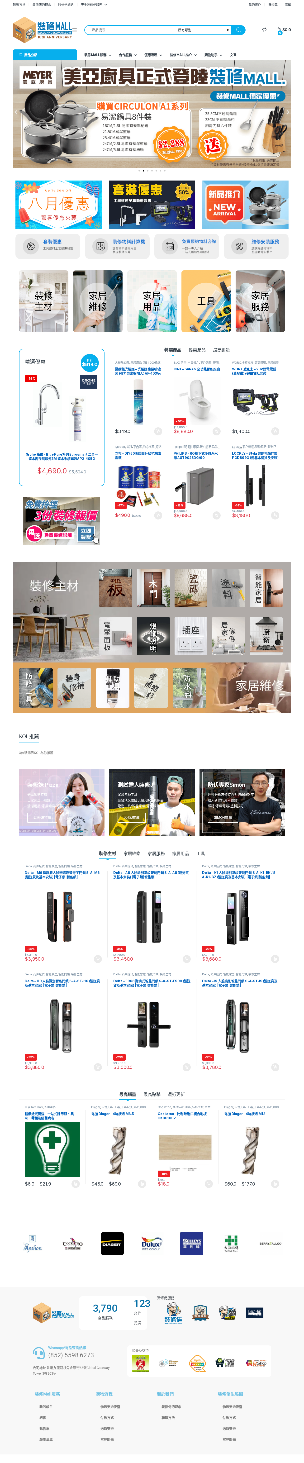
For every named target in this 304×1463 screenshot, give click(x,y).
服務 (40, 1107)
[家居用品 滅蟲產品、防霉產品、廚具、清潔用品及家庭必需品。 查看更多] (152, 301)
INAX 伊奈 (180, 362)
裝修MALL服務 (95, 55)
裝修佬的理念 (42, 4)
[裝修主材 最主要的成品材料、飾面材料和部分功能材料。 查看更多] (43, 301)
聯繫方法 (19, 4)
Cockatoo (164, 1107)
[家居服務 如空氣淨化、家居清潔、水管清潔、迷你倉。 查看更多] (260, 301)
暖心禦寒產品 (208, 446)
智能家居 (260, 446)
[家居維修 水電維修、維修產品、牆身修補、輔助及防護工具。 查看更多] (98, 301)
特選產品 (172, 350)
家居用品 (136, 362)
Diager (95, 1107)
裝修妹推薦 (42, 817)
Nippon (120, 446)
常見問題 (107, 1439)
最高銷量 (221, 350)
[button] (16, 112)
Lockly (236, 446)
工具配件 (127, 1107)
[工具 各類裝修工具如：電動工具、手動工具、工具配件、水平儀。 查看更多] (206, 301)
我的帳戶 (255, 4)
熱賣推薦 (148, 446)
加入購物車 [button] (158, 431)
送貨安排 (107, 1428)
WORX (236, 362)
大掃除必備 (122, 362)
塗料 (129, 446)
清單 (288, 4)
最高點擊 (151, 1094)
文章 (233, 55)
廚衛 (196, 446)
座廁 (216, 362)
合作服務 (125, 55)
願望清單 (45, 1439)
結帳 (42, 1418)
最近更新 (176, 1094)
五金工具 (107, 1107)
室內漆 (137, 446)
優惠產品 (197, 350)
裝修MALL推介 (181, 55)
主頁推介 (193, 362)
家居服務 (156, 853)
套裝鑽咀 (260, 362)
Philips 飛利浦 (183, 446)
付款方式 (107, 1418)
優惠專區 (150, 55)
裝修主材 (107, 853)
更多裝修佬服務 (91, 4)
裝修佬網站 (65, 4)
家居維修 (132, 853)
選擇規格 (275, 515)
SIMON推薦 (223, 817)
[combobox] (130, 30)
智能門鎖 (64, 866)
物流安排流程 (110, 1407)
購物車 (273, 4)
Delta (28, 866)
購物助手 (211, 55)
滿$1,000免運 (152, 362)
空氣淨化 (50, 1107)
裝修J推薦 (132, 817)
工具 (200, 853)
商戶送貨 (206, 362)
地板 (188, 1107)
